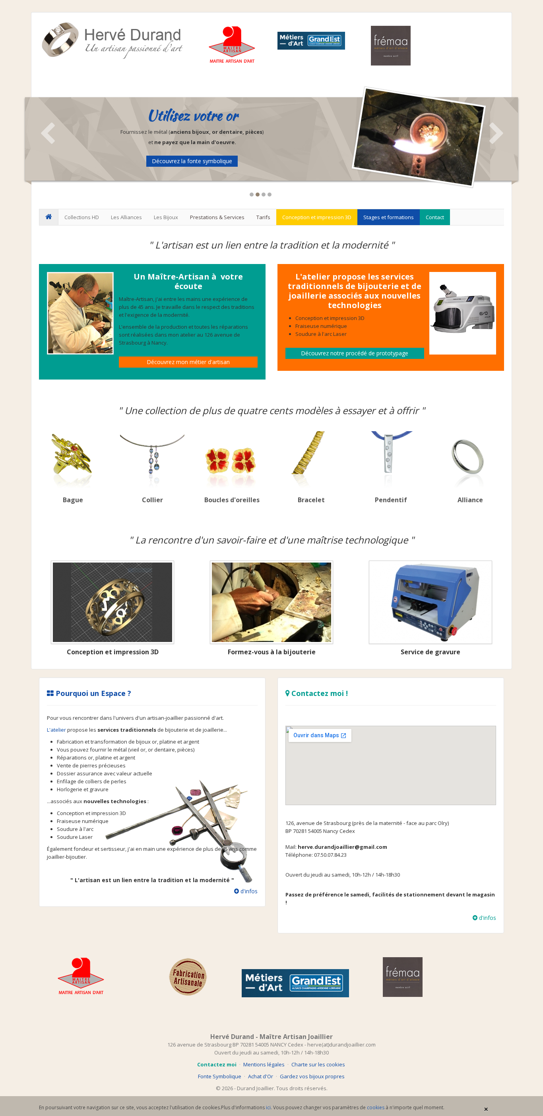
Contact (435, 217)
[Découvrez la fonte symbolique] (418, 136)
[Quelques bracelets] (311, 459)
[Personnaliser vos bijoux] (430, 602)
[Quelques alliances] (470, 459)
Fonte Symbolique (219, 1076)
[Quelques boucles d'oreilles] (232, 459)
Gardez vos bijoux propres (312, 1076)
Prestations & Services (217, 217)
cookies (375, 1107)
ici (268, 1107)
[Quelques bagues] (73, 459)
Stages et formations (388, 217)
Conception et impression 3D (316, 217)
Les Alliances (126, 217)
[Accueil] (48, 217)
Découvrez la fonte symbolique (192, 161)
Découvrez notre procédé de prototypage (354, 353)
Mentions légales (264, 1064)
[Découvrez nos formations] (271, 602)
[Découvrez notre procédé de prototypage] (112, 602)
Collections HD (81, 217)
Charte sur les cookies (318, 1064)
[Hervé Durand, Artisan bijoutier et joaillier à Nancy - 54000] (112, 40)
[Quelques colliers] (152, 459)
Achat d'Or (260, 1076)
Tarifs (263, 217)
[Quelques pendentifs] (391, 459)
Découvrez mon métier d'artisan (188, 362)
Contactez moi (217, 1064)
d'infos (248, 891)
